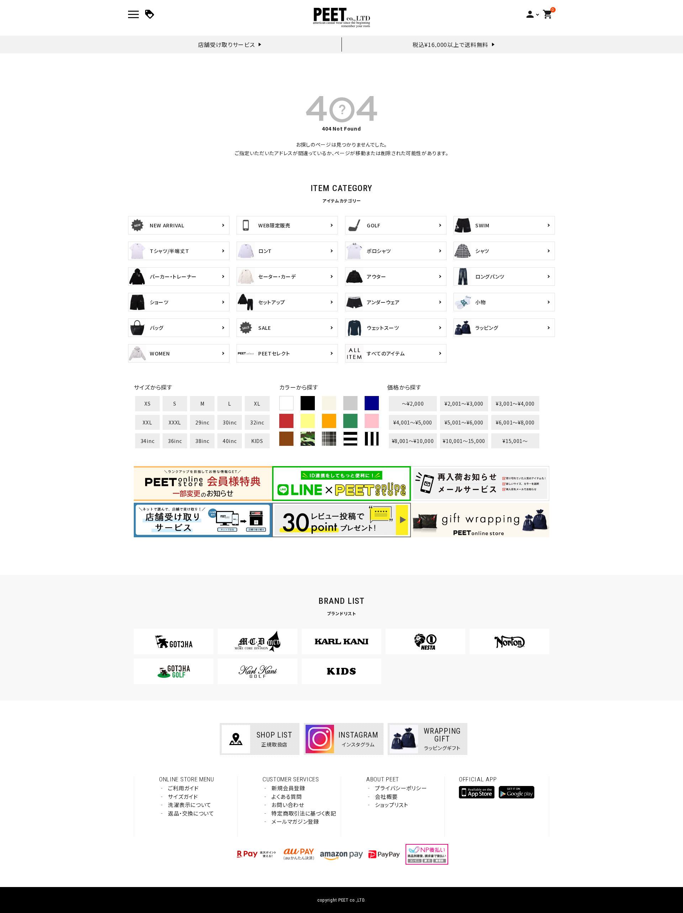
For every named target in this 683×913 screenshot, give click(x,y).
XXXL (175, 422)
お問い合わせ (287, 804)
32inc (257, 422)
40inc (230, 440)
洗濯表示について (189, 804)
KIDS (257, 440)
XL (257, 403)
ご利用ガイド (183, 788)
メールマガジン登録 (295, 821)
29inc (202, 422)
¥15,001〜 (515, 440)
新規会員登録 (288, 788)
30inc (230, 422)
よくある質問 (286, 796)
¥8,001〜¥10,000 (413, 440)
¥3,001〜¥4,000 (515, 403)
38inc (202, 440)
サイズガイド (183, 796)
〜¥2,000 (413, 403)
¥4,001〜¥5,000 (412, 422)
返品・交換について (191, 813)
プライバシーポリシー (401, 788)
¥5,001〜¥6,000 (464, 422)
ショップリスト (391, 804)
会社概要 (386, 796)
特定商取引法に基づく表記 (303, 813)
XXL (147, 422)
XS (147, 403)
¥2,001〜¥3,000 (464, 403)
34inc (148, 440)
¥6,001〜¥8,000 (515, 422)
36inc (175, 440)
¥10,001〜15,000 (464, 440)
